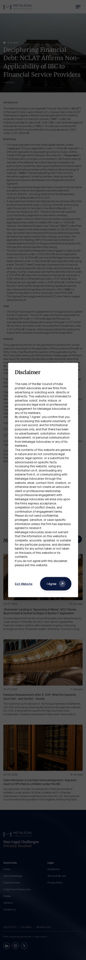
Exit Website (23, 584)
